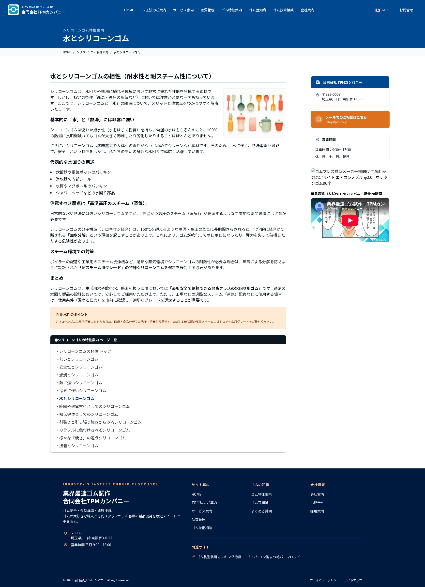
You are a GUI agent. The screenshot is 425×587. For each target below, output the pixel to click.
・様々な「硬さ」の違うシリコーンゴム (90, 438)
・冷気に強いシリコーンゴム (80, 390)
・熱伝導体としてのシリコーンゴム (86, 414)
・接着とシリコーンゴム (76, 445)
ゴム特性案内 (231, 9)
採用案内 (317, 511)
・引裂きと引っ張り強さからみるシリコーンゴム (98, 422)
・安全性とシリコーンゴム (78, 367)
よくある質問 (261, 511)
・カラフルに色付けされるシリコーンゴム (92, 430)
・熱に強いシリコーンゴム (78, 383)
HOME (129, 9)
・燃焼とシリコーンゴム (76, 375)
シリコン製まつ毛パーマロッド (276, 556)
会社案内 (307, 9)
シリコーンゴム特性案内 (92, 52)
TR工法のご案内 (153, 9)
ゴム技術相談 (283, 9)
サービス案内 (183, 9)
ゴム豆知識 (257, 9)
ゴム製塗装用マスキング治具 (219, 556)
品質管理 (207, 9)
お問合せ (406, 9)
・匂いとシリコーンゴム (76, 359)
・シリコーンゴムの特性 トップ (83, 351)
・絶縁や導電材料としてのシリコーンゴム (92, 406)
